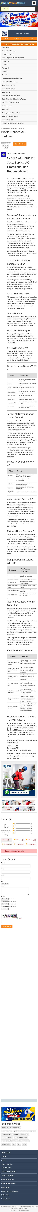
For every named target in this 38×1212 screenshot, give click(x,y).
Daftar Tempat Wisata (8, 1183)
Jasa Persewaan (7, 120)
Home (3, 128)
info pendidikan (24, 1134)
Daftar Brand (18, 39)
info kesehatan (6, 1134)
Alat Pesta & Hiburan (8, 51)
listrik (14, 1144)
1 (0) (31, 844)
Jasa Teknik (6, 47)
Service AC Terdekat (22, 33)
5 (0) (19, 840)
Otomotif (5, 71)
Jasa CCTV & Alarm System (11, 102)
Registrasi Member (7, 1179)
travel (19, 1144)
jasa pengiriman (6, 1144)
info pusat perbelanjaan (21, 1137)
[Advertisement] (19, 1014)
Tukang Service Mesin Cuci (11, 113)
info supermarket (6, 1141)
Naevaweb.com (24, 1210)
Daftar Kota (5, 1195)
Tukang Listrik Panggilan (10, 116)
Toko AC (4, 75)
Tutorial (3, 1156)
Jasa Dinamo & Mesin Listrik (11, 95)
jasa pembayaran (24, 1141)
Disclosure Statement (8, 1171)
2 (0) (19, 844)
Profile (7, 39)
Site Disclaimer (6, 1167)
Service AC (5, 61)
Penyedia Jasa (6, 106)
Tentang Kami (5, 1153)
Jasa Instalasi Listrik (8, 89)
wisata (24, 1144)
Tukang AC (5, 109)
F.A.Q (3, 1160)
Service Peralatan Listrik (10, 82)
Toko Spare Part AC (8, 85)
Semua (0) (5, 840)
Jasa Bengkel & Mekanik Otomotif (13, 57)
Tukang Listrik (6, 92)
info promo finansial (7, 1137)
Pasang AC (5, 68)
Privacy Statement (8, 1175)
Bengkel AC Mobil (7, 54)
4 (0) (31, 840)
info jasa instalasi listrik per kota (10, 1131)
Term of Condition (6, 1164)
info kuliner (15, 1134)
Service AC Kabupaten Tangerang (12, 123)
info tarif (15, 1141)
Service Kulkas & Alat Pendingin (12, 78)
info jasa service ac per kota (28, 1131)
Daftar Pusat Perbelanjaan (9, 1191)
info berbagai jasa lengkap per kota (11, 1127)
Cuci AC (4, 64)
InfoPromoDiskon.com (7, 1206)
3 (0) (8, 844)
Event (31, 39)
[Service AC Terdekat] (19, 779)
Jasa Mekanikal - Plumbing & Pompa (14, 99)
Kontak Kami (5, 1199)
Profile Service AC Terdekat (15, 128)
